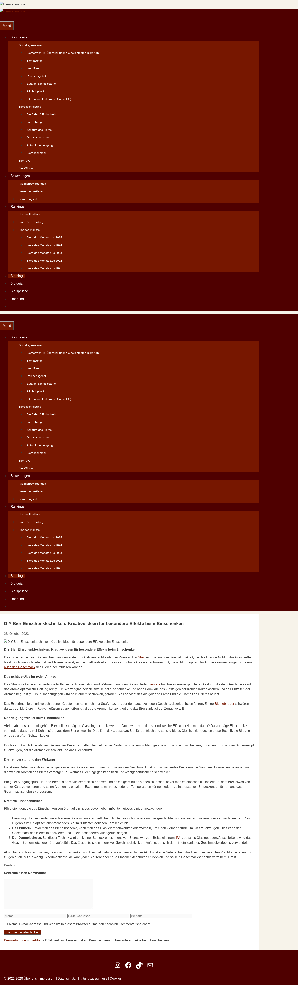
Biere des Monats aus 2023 (44, 252)
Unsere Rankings (30, 214)
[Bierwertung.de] (12, 11)
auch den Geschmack (19, 667)
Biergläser (33, 68)
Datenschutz (67, 978)
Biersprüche (19, 291)
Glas (141, 657)
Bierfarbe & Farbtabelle (42, 114)
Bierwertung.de (15, 940)
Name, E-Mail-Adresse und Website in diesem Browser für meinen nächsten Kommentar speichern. (80, 924)
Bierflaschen (35, 60)
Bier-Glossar (27, 168)
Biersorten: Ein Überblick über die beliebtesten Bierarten (63, 52)
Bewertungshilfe (29, 199)
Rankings (17, 206)
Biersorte (153, 684)
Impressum (47, 978)
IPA (177, 837)
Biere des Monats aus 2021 (44, 268)
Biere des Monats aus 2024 (44, 245)
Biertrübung (34, 122)
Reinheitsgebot (36, 76)
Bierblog (17, 276)
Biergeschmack (36, 152)
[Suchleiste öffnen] (2, 17)
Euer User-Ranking (31, 222)
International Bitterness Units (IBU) (49, 99)
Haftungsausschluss (92, 978)
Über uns (17, 299)
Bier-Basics (19, 37)
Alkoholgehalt (35, 91)
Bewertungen (20, 176)
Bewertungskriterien (31, 191)
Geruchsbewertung (39, 137)
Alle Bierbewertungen (32, 183)
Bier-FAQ (24, 160)
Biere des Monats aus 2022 (44, 260)
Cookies (116, 978)
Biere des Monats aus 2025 (44, 237)
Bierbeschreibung (30, 106)
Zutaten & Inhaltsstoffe (41, 83)
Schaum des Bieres (39, 129)
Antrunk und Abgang (40, 145)
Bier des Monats (29, 229)
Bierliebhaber (224, 703)
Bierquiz (17, 283)
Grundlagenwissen (31, 45)
